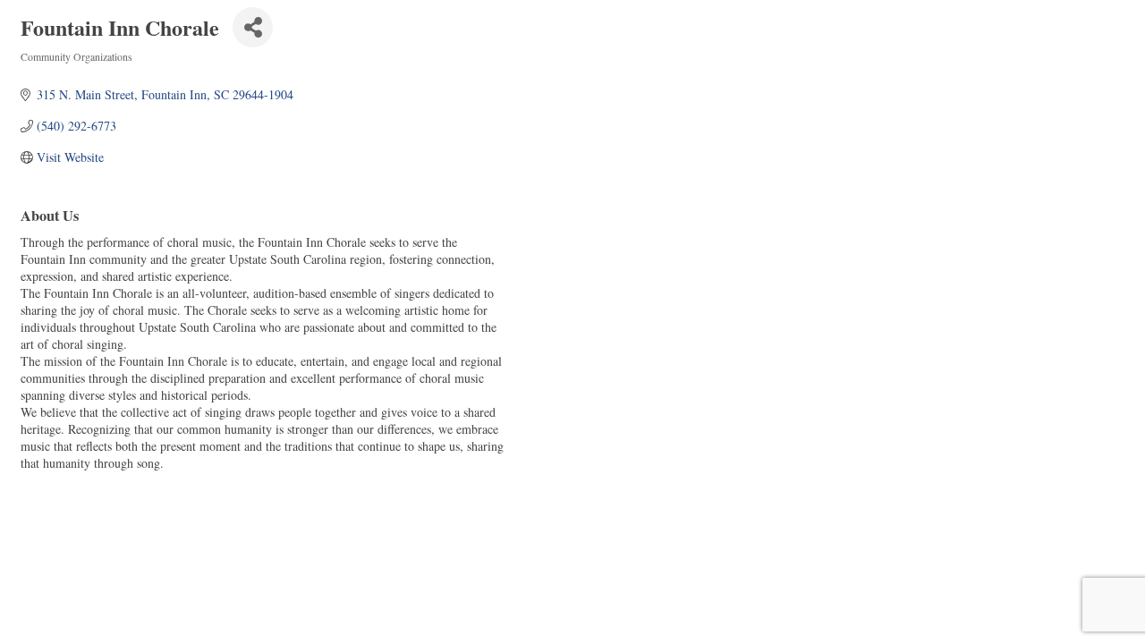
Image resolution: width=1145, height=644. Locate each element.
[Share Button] (253, 27)
